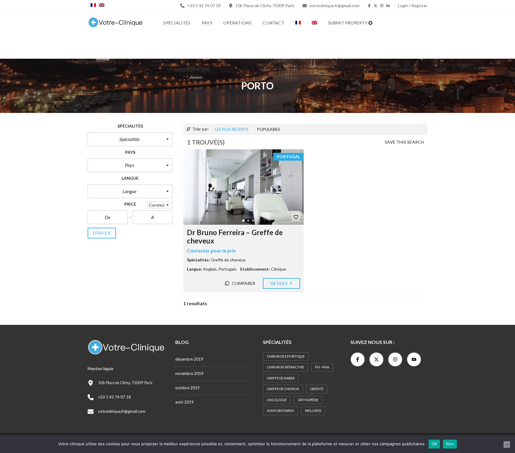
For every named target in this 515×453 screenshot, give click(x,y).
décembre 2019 (189, 359)
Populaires (268, 129)
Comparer (243, 283)
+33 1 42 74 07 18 (203, 5)
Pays (207, 22)
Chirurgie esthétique (286, 356)
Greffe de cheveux (283, 389)
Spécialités (176, 22)
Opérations (237, 22)
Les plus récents (232, 129)
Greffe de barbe (281, 378)
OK (434, 443)
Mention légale (100, 368)
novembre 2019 (189, 373)
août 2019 (184, 402)
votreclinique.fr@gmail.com (333, 5)
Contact (273, 22)
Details (280, 283)
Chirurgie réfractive (285, 367)
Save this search (404, 142)
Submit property (348, 22)
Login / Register (412, 5)
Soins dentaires (280, 410)
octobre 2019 (187, 387)
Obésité (316, 389)
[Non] (507, 444)
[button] (130, 139)
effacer (102, 232)
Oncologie (277, 400)
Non (450, 443)
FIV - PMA (322, 367)
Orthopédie (308, 400)
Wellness (313, 410)
